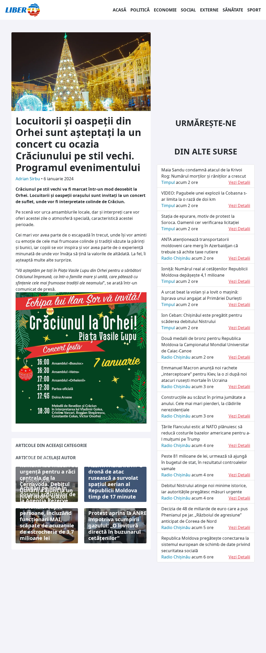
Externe (209, 10)
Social (188, 10)
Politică (140, 10)
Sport (254, 10)
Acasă (119, 10)
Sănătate (233, 10)
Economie (165, 10)
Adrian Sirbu (28, 179)
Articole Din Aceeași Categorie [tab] (51, 445)
